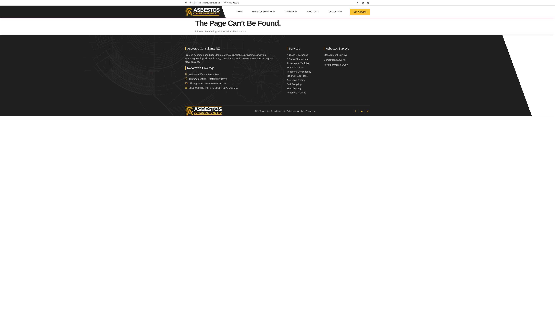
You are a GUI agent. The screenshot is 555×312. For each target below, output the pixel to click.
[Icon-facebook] (358, 2)
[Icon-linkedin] (363, 2)
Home (240, 11)
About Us (311, 11)
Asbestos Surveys (262, 11)
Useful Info (335, 11)
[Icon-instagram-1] (368, 2)
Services (289, 11)
